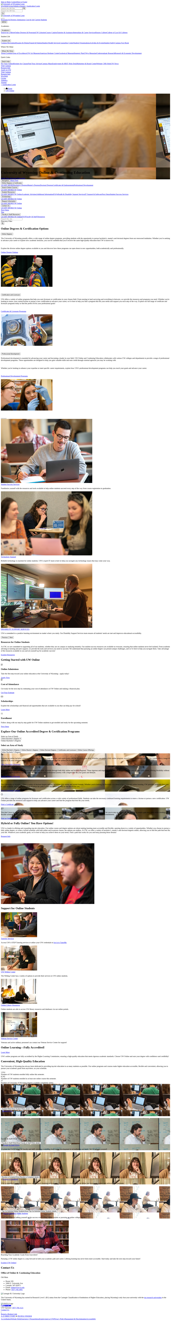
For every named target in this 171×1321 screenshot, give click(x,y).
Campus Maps (47, 64)
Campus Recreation (8, 43)
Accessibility (91, 1319)
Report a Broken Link (9, 1314)
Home (10, 89)
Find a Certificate (7, 804)
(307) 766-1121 (17, 1308)
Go (3, 13)
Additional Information (44, 194)
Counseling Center (66, 43)
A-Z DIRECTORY (8, 1316)
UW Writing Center (8, 972)
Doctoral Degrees (46, 185)
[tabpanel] (85, 759)
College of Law (112, 33)
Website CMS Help (103, 64)
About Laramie (6, 53)
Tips (2, 212)
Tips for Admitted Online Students (15, 1213)
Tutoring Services (7, 939)
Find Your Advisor (35, 64)
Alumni (22, 6)
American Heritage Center (49, 53)
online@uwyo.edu (17, 1288)
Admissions (21, 20)
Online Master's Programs (10, 776)
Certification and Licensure (11, 295)
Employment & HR (59, 64)
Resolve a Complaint (10, 1179)
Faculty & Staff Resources (11, 214)
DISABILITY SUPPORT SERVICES (15, 629)
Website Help (16, 1319)
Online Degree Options (9, 252)
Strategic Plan (79, 53)
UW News (115, 64)
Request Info (5, 68)
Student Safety (109, 43)
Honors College (101, 33)
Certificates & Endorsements (63, 185)
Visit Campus (6, 66)
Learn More (5, 710)
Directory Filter (6, 221)
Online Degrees (7, 234)
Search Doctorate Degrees (10, 790)
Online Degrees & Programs (25, 33)
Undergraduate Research (106, 53)
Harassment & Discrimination (75, 1319)
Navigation (5, 180)
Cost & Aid (30, 20)
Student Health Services (51, 43)
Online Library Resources (10, 1005)
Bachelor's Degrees (20, 185)
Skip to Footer (22, 2)
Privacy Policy (59, 1319)
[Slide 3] (6, 418)
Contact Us (5, 206)
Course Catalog (51, 33)
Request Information (17, 178)
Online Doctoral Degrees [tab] (48, 750)
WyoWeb (4, 6)
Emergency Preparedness (30, 1319)
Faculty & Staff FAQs (11, 1145)
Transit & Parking (35, 43)
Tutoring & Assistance (65, 33)
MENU (4, 22)
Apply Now (5, 178)
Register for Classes (20, 64)
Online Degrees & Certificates (12, 183)
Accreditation (6, 1319)
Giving (10, 6)
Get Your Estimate (7, 693)
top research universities (153, 1298)
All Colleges (122, 33)
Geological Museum (66, 53)
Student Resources (8, 192)
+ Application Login (32, 6)
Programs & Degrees (9, 20)
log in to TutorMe (60, 943)
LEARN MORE (7, 185)
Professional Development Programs (14, 376)
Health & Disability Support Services (71, 194)
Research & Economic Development (128, 53)
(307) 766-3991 (17, 1290)
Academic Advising (29, 194)
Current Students (41, 20)
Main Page (14, 180)
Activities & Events (97, 43)
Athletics (16, 6)
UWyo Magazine (90, 53)
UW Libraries (40, 33)
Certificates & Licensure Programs (13, 311)
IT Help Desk (72, 64)
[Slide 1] (2, 418)
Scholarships (6, 197)
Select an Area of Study (9, 736)
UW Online (10, 91)
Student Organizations (81, 43)
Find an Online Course (9, 818)
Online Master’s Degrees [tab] (30, 750)
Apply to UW (6, 70)
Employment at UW (46, 1319)
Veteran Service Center (9, 1039)
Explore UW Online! (8, 1263)
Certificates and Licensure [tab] (67, 750)
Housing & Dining (22, 43)
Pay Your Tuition (7, 64)
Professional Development (83, 185)
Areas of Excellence (19, 53)
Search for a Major (8, 33)
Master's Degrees (33, 185)
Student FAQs (7, 1111)
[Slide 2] (4, 418)
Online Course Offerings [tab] (86, 750)
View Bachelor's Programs (10, 764)
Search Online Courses (9, 187)
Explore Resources (8, 655)
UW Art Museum (33, 53)
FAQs (55, 194)
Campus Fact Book (122, 43)
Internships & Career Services (84, 33)
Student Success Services (119, 194)
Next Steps (106, 194)
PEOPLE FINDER (25, 1316)
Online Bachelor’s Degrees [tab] (11, 750)
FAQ (24, 217)
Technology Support (8, 557)
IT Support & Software (93, 194)
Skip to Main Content (9, 2)
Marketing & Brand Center (86, 64)
